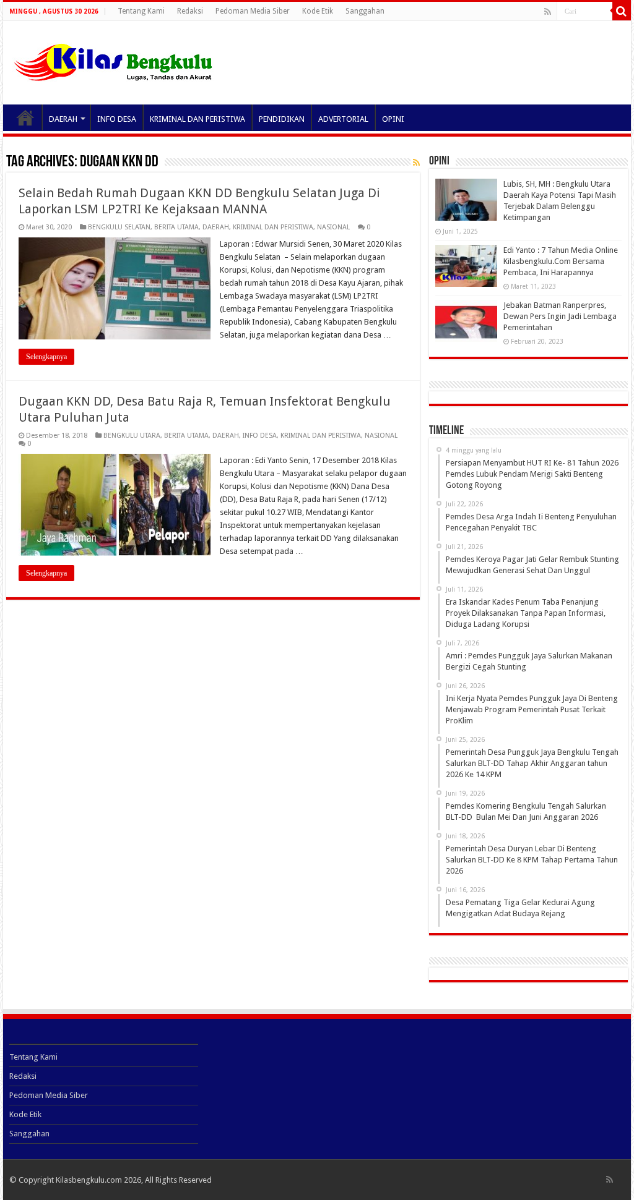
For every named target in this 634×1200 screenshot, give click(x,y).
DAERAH (63, 119)
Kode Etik (317, 11)
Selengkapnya (46, 356)
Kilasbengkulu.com (89, 1180)
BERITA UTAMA (176, 227)
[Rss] (547, 11)
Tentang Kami (141, 11)
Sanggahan (364, 11)
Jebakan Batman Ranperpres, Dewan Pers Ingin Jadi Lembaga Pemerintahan (560, 316)
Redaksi (190, 11)
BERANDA (25, 117)
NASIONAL (333, 227)
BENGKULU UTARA (131, 436)
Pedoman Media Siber (252, 11)
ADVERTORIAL (343, 119)
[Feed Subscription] (416, 163)
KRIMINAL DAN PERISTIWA (197, 119)
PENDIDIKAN (282, 119)
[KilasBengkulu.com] (113, 60)
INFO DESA (116, 119)
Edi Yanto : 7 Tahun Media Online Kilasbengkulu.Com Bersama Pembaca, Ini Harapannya (560, 261)
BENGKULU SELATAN (119, 227)
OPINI (393, 119)
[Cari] (621, 11)
